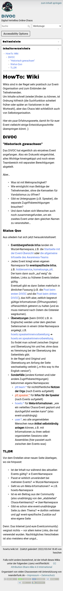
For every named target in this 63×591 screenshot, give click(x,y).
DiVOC (11, 57)
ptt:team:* (21, 387)
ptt (51, 269)
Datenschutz (48, 575)
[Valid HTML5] (52, 578)
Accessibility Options (15, 33)
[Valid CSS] (24, 582)
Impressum (33, 575)
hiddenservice (24, 269)
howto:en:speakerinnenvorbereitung (32, 338)
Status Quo (16, 64)
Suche (29, 26)
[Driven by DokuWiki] (38, 582)
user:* (18, 419)
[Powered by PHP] (38, 578)
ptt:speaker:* (22, 395)
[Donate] (24, 578)
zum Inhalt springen (51, 3)
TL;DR (13, 67)
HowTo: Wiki (12, 53)
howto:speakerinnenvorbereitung (30, 334)
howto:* (19, 403)
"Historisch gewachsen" (22, 60)
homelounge (40, 269)
